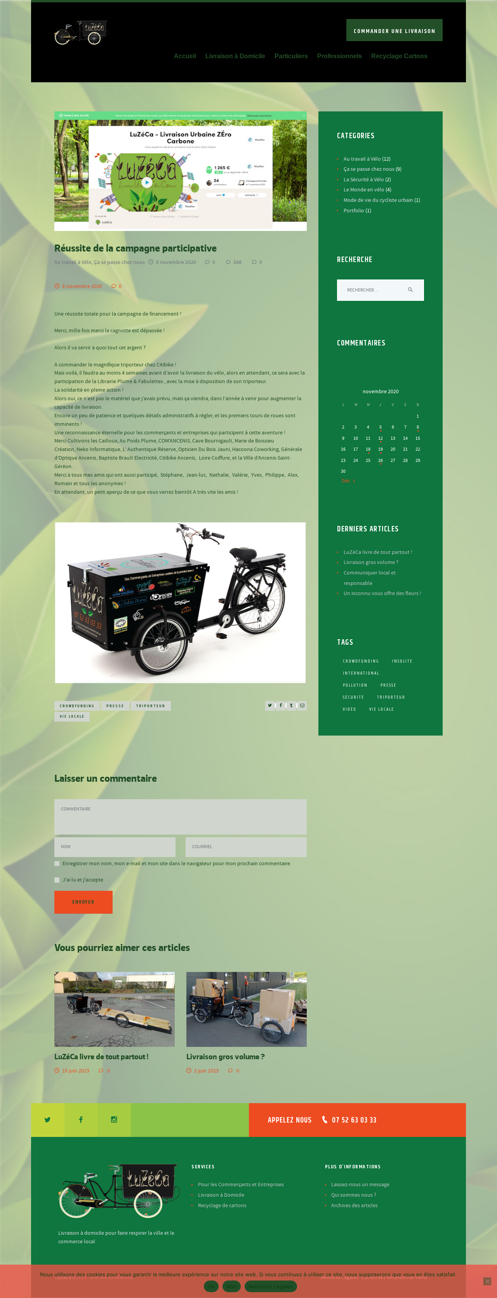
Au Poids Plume (138, 440)
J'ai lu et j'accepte (83, 879)
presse (115, 706)
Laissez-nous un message (360, 1184)
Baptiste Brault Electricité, (128, 458)
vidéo (349, 709)
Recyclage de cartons (222, 1205)
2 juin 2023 (206, 1070)
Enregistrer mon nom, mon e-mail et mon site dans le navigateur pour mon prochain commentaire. (177, 863)
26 (380, 460)
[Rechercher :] (380, 289)
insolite (402, 661)
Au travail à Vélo (73, 262)
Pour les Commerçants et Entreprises (241, 1184)
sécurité (353, 697)
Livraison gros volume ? (225, 1056)
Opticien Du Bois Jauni (204, 449)
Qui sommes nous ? (353, 1195)
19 (380, 449)
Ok (211, 1286)
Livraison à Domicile (221, 1195)
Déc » (348, 480)
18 (368, 449)
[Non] (487, 1281)
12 (380, 438)
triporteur (150, 706)
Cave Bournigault (212, 440)
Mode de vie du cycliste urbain (378, 200)
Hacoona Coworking (255, 449)
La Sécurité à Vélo (364, 179)
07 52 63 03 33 (354, 1120)
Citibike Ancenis (177, 458)
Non (231, 1286)
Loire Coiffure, (215, 458)
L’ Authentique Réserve (149, 449)
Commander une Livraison (395, 31)
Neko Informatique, (99, 449)
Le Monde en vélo (364, 189)
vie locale (72, 716)
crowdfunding (77, 706)
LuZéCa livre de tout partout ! (101, 1056)
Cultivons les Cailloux (92, 440)
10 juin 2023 (75, 1070)
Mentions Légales (270, 1286)
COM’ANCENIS (174, 440)
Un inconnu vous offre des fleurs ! (382, 593)
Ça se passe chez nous (119, 262)
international (361, 673)
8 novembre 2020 (176, 262)
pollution (355, 685)
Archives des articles (354, 1205)
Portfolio (354, 210)
